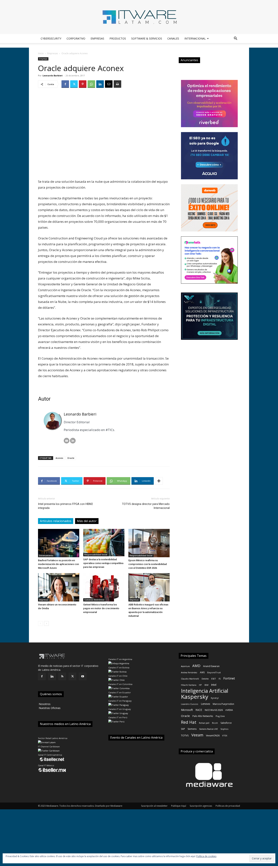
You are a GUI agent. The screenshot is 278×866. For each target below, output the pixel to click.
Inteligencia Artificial (204, 691)
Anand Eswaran (211, 666)
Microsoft (187, 710)
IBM (206, 684)
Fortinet (229, 678)
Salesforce (226, 722)
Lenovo (205, 704)
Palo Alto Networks (203, 716)
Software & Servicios (146, 38)
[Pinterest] (82, 84)
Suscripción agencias (201, 805)
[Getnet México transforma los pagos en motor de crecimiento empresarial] (103, 587)
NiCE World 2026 (214, 710)
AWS (202, 672)
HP (200, 684)
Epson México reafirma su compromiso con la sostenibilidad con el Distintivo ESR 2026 (147, 564)
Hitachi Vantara (188, 684)
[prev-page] (40, 623)
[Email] (109, 84)
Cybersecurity (51, 38)
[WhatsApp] (91, 84)
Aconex (59, 458)
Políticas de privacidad (228, 805)
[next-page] (46, 623)
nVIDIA (229, 710)
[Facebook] (65, 84)
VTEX (224, 735)
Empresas (97, 38)
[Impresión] (117, 84)
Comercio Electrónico (94, 599)
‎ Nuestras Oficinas (49, 708)
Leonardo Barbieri (53, 75)
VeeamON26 (213, 735)
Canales (173, 38)
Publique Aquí (178, 805)
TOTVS (185, 735)
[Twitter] (74, 84)
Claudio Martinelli (190, 678)
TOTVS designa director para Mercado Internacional (146, 506)
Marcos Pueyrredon (223, 704)
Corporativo (76, 38)
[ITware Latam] (139, 17)
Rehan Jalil (204, 722)
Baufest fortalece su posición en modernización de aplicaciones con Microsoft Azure (58, 564)
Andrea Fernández (189, 672)
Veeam (197, 735)
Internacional (195, 38)
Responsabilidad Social (95, 554)
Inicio (41, 53)
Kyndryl (215, 698)
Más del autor (87, 521)
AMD (196, 666)
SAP (183, 729)
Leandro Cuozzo (189, 704)
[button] (235, 39)
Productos (117, 38)
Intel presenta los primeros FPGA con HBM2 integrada (65, 506)
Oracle (70, 458)
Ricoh (215, 722)
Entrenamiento (46, 555)
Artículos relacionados (55, 521)
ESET (213, 678)
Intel (213, 684)
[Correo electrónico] (66, 440)
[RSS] (62, 676)
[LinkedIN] (73, 440)
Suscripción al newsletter (154, 805)
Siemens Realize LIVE (208, 729)
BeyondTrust (214, 672)
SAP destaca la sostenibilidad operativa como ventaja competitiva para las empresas (103, 563)
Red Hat (188, 722)
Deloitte (205, 678)
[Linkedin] (100, 84)
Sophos (224, 728)
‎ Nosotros (44, 704)
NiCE (199, 710)
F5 (220, 678)
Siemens (192, 729)
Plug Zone (220, 716)
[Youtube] (82, 676)
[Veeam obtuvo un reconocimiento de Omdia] (58, 587)
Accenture (185, 666)
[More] (159, 481)
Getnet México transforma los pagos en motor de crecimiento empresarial (101, 608)
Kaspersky (194, 697)
